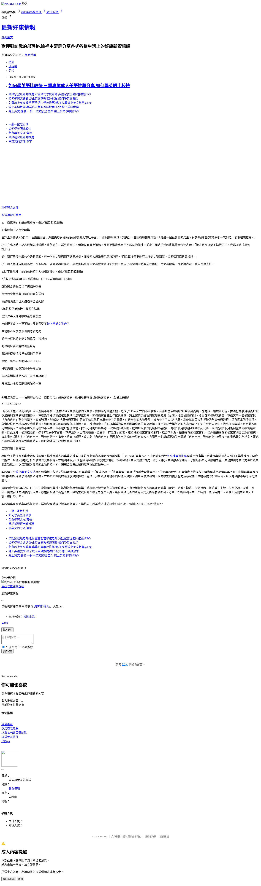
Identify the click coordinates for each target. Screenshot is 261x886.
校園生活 (29, 616)
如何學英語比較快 (20, 128)
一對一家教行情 (18, 124)
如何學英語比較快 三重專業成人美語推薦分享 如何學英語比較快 (69, 85)
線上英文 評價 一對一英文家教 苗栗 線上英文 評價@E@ (44, 111)
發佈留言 (7, 651)
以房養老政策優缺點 (14, 732)
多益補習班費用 (11, 215)
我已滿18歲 (9, 879)
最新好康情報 (18, 27)
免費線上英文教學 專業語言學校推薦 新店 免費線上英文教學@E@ (50, 102)
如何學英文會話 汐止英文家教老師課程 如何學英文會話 (43, 98)
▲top (4, 622)
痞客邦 (38, 606)
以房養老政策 (9, 728)
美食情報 (30, 54)
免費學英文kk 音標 (20, 132)
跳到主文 (7, 37)
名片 (11, 70)
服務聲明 (164, 836)
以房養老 (7, 724)
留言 (46, 606)
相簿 (11, 62)
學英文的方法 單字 (20, 141)
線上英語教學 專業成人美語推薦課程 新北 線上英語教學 (44, 107)
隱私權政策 (150, 836)
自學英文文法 (9, 207)
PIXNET (104, 836)
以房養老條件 (9, 737)
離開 (20, 879)
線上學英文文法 (26, 471)
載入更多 (7, 629)
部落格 (13, 66)
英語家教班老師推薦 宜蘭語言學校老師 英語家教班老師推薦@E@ (50, 94)
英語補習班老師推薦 (21, 137)
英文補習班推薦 (177, 455)
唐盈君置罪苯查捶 (12, 586)
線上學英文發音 (57, 323)
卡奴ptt (5, 741)
